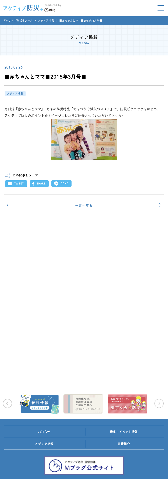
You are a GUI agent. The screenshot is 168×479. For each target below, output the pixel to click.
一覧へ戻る (84, 205)
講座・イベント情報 (124, 431)
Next (159, 403)
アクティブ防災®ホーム (18, 20)
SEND (64, 183)
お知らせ (44, 431)
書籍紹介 (124, 443)
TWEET (19, 183)
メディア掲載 (46, 20)
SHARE (41, 183)
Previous (7, 403)
